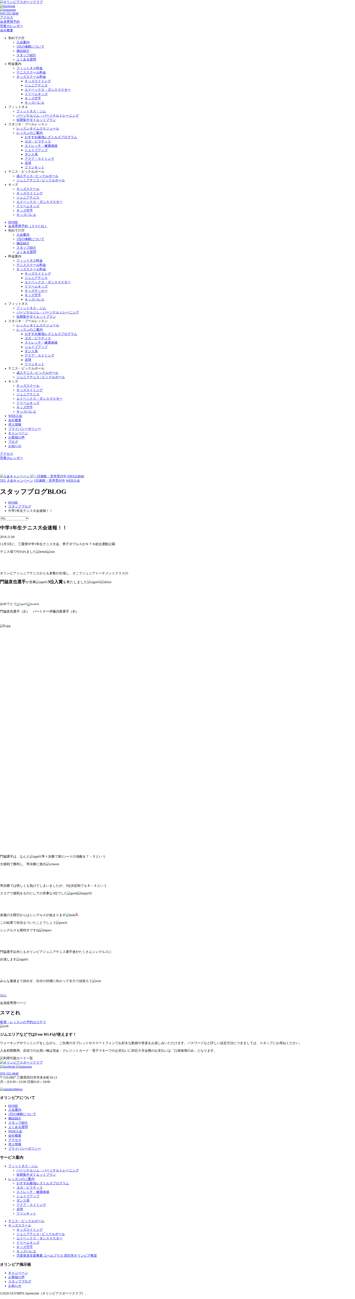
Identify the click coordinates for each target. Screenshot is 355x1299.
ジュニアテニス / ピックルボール (40, 180)
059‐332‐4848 (9, 13)
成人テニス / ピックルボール (37, 176)
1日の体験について (30, 46)
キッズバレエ (34, 102)
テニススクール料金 (31, 72)
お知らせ (14, 446)
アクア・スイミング (39, 158)
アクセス (6, 17)
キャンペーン (18, 433)
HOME (13, 222)
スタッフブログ (19, 1281)
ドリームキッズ (36, 94)
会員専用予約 (10, 21)
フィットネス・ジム (31, 111)
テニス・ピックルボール (26, 1221)
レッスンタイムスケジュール (37, 128)
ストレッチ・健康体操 (41, 145)
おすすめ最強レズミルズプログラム (51, 137)
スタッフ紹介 (26, 55)
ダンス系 (31, 154)
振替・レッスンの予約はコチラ (23, 1022)
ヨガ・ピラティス (38, 141)
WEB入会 (15, 416)
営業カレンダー (11, 26)
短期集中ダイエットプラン (36, 120)
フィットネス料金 (29, 68)
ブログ (13, 441)
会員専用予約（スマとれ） (28, 226)
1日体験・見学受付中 (49, 480)
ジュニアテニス (36, 85)
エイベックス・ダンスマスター (48, 89)
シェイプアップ (36, 150)
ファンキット (34, 167)
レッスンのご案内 (29, 133)
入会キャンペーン (20, 480)
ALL (3, 995)
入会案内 (23, 42)
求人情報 (14, 424)
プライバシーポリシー (24, 429)
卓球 (28, 163)
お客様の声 (16, 437)
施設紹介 (23, 51)
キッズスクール (27, 189)
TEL (3, 480)
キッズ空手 (33, 98)
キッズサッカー (36, 291)
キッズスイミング (38, 81)
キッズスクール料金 (31, 76)
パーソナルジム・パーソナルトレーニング (47, 115)
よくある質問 (26, 59)
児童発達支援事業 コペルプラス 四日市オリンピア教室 (56, 1255)
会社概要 (6, 30)
